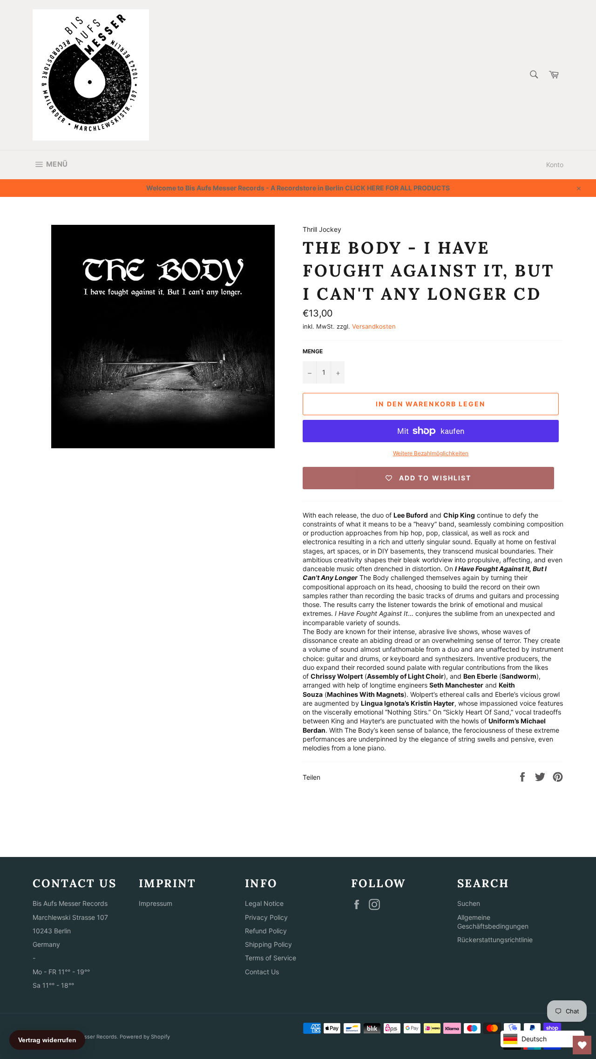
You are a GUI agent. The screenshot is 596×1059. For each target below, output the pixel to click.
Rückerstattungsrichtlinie (495, 940)
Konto (554, 165)
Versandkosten (374, 326)
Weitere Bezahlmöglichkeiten (430, 453)
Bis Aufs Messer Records (85, 1036)
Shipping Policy (268, 944)
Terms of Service (270, 958)
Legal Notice (264, 903)
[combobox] (533, 75)
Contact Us (262, 972)
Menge (313, 351)
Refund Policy (266, 931)
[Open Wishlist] (582, 1045)
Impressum (155, 903)
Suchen (468, 903)
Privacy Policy (266, 917)
